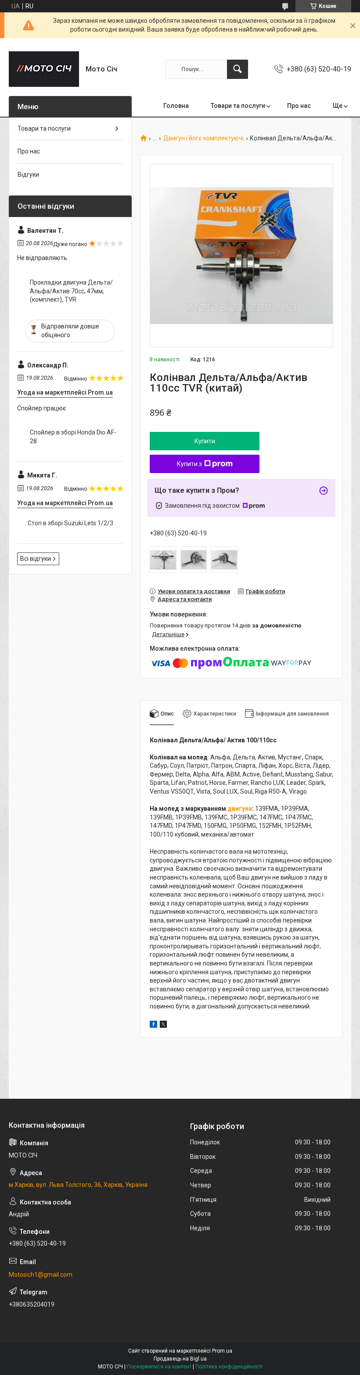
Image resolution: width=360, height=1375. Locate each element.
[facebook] (153, 1025)
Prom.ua (222, 1351)
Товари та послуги (238, 105)
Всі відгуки (35, 558)
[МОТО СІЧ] (44, 69)
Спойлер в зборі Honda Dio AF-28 (73, 437)
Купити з (189, 463)
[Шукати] (237, 69)
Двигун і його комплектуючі (203, 138)
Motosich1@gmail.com (40, 1274)
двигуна (239, 808)
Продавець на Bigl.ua (180, 1359)
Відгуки (28, 174)
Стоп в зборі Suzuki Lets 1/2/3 (70, 523)
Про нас (299, 105)
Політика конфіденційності (229, 1367)
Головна (176, 105)
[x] (163, 1025)
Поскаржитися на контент (159, 1367)
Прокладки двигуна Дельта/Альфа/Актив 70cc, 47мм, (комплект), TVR (71, 291)
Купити (204, 441)
